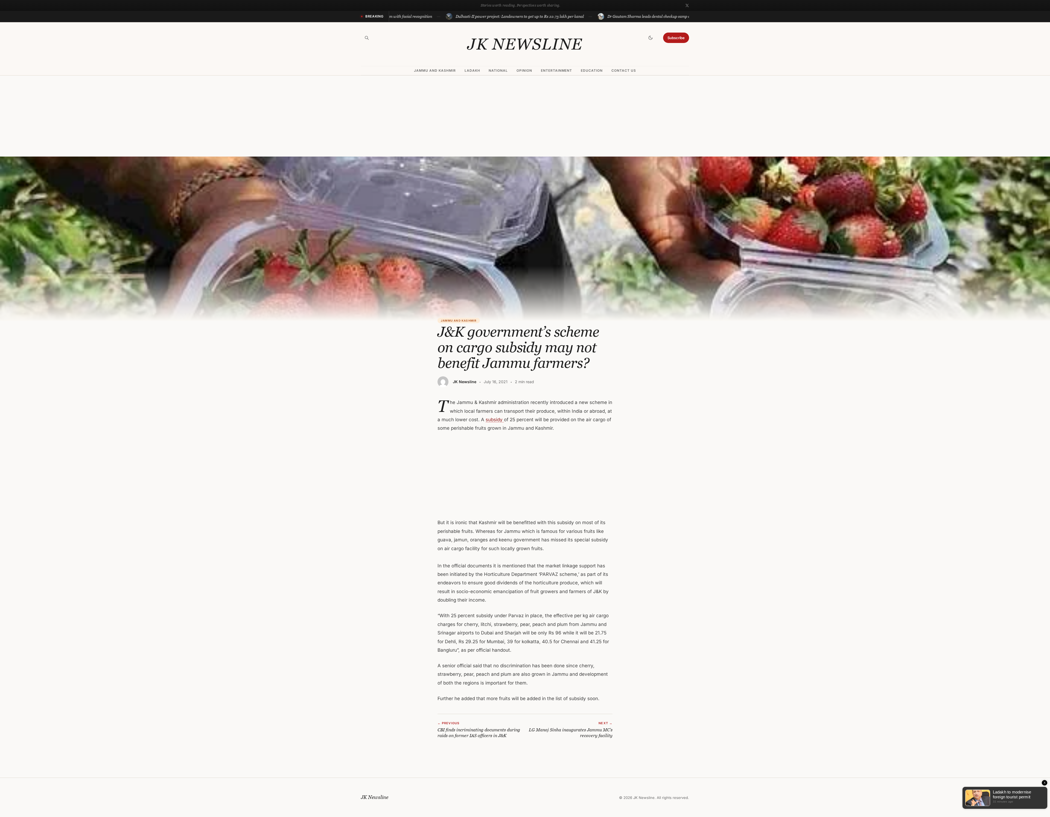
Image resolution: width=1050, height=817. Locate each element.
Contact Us (623, 70)
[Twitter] (687, 5)
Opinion (524, 70)
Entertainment (556, 70)
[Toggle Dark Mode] (650, 38)
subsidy (495, 419)
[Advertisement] (525, 116)
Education (592, 70)
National (498, 70)
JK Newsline (525, 44)
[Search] (366, 38)
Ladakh (472, 70)
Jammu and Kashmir (435, 70)
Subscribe (676, 38)
